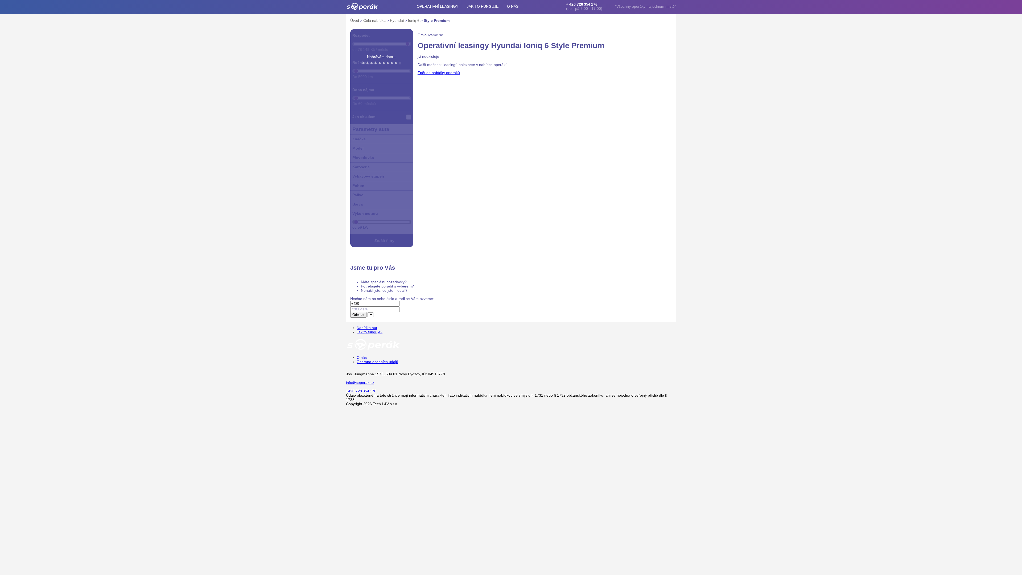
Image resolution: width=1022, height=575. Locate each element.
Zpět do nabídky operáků (439, 73)
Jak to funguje (482, 6)
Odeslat (358, 315)
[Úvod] (362, 6)
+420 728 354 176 (361, 391)
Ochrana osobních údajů (377, 362)
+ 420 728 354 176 (581, 4)
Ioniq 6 (414, 20)
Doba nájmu (363, 90)
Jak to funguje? (369, 332)
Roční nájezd (364, 62)
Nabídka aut (367, 328)
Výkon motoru (365, 213)
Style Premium (437, 20)
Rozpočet (361, 35)
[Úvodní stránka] (373, 349)
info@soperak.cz (360, 382)
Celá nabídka (375, 20)
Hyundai (397, 20)
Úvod (355, 20)
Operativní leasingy (437, 6)
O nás (512, 6)
